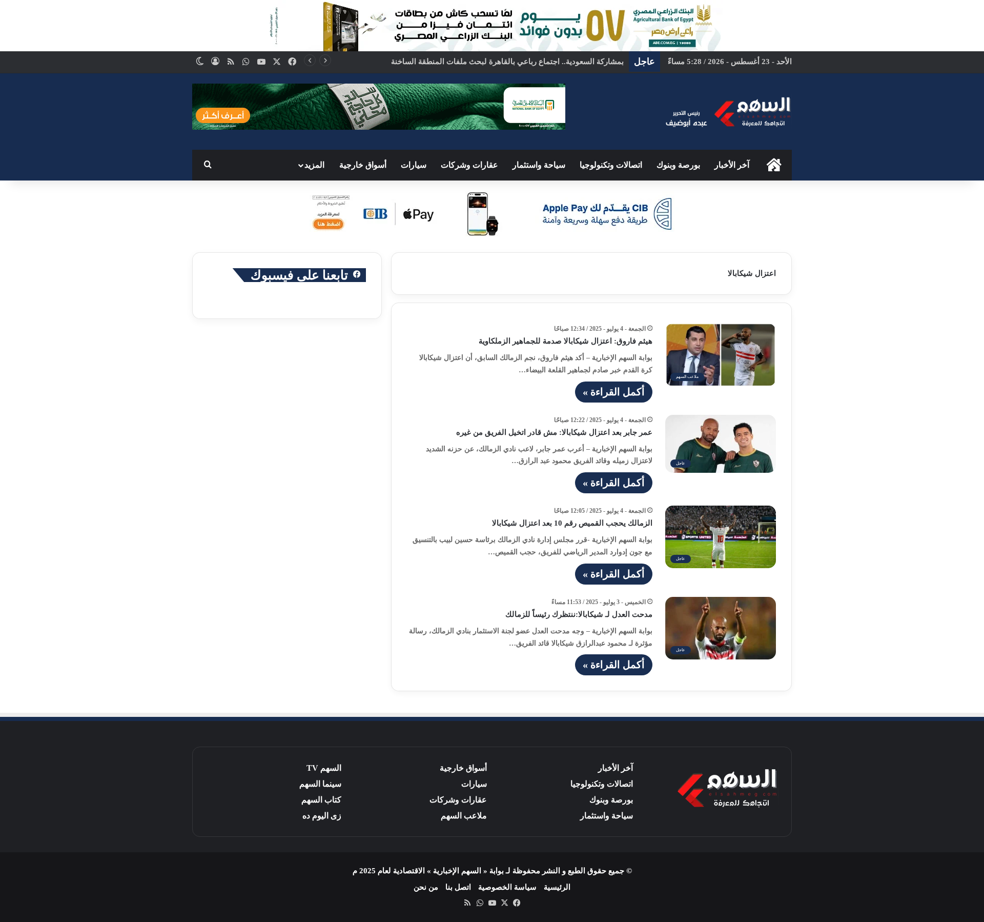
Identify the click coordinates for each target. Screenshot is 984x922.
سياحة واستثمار (538, 165)
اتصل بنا (458, 887)
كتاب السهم (321, 799)
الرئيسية (557, 887)
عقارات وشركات (469, 165)
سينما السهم (320, 783)
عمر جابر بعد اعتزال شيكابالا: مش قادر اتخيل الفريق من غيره (554, 432)
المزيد (314, 165)
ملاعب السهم (464, 815)
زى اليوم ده (321, 815)
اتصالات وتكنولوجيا (611, 165)
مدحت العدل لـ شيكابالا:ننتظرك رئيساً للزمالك (578, 614)
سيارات (413, 165)
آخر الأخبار (731, 165)
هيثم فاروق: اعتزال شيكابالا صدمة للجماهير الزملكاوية (565, 341)
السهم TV (323, 768)
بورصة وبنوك (678, 165)
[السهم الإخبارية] (728, 111)
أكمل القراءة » (614, 391)
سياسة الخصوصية (507, 887)
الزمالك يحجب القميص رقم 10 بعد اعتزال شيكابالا (572, 523)
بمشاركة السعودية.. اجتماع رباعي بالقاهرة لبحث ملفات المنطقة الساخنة (507, 61)
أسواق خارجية (362, 165)
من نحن (426, 887)
